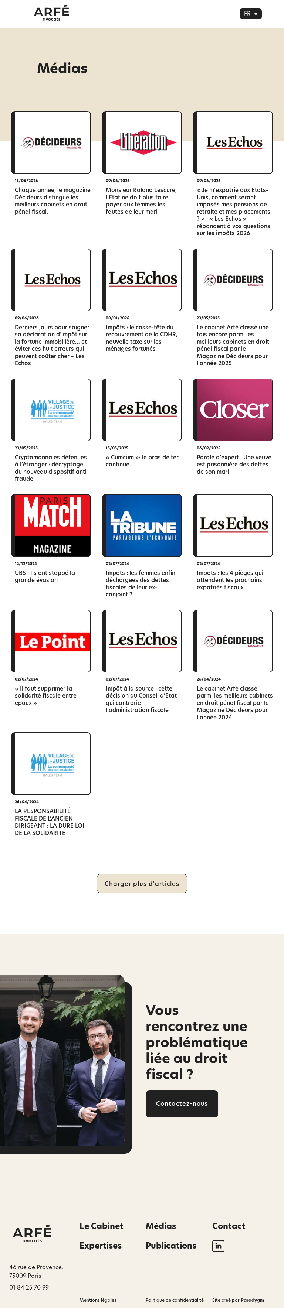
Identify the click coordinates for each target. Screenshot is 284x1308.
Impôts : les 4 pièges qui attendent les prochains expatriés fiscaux (230, 580)
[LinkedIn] (218, 1246)
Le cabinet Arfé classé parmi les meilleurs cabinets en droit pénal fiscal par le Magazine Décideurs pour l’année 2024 (235, 703)
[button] (251, 13)
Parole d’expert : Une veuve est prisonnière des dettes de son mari (234, 465)
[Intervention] (51, 142)
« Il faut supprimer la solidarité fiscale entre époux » (46, 696)
